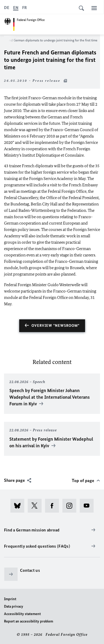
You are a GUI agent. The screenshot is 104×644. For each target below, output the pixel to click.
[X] (36, 506)
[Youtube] (88, 506)
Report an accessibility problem (28, 621)
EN (15, 7)
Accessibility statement (22, 614)
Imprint (10, 599)
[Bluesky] (19, 506)
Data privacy (13, 606)
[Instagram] (71, 506)
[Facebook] (53, 506)
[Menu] (94, 8)
